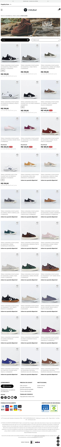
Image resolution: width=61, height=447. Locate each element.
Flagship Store (5, 4)
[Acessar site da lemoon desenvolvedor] (27, 442)
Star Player (24, 15)
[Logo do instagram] (5, 397)
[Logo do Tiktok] (15, 397)
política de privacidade (39, 435)
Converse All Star (10, 15)
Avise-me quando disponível (29, 180)
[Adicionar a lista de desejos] (17, 45)
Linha (18, 15)
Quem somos (41, 385)
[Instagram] (58, 441)
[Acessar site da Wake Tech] (37, 442)
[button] (13, 1)
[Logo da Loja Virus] (30, 10)
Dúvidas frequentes (25, 387)
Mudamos (40, 387)
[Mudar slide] (31, 35)
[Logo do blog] (12, 397)
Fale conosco (23, 385)
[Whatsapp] (58, 438)
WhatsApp (8, 386)
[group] (30, 27)
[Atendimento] (58, 444)
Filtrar (3, 40)
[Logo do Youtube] (8, 397)
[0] (58, 10)
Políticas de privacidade (26, 389)
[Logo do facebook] (2, 397)
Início (2, 15)
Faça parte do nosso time (27, 396)
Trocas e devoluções (25, 391)
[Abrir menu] (1, 10)
